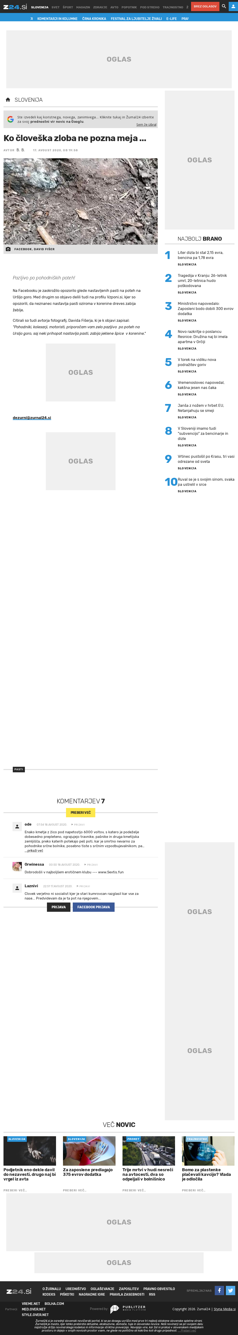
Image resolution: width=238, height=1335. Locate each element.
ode (28, 824)
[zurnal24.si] (15, 6)
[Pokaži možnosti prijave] (233, 6)
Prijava (59, 907)
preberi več (81, 813)
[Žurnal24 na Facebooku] (219, 1290)
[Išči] (224, 6)
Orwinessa (34, 864)
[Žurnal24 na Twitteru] (230, 1290)
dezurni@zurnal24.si (32, 418)
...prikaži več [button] (34, 851)
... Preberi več (187, 1330)
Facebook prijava (93, 907)
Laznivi (31, 886)
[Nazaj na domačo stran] (8, 100)
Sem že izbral (146, 124)
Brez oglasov (205, 6)
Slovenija (29, 100)
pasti (18, 769)
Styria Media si (225, 1309)
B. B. (21, 149)
